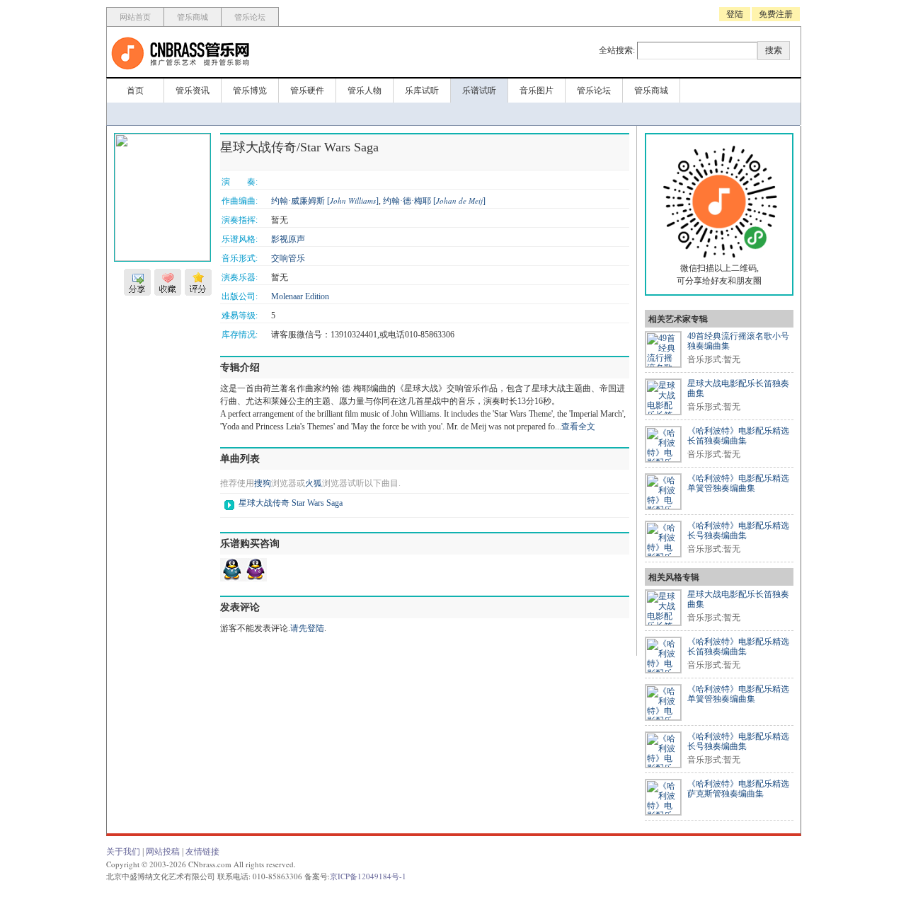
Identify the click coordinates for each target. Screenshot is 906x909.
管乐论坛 (249, 17)
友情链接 (202, 852)
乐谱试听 (479, 90)
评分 (198, 282)
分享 (137, 282)
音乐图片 (537, 90)
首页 (135, 90)
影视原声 (288, 239)
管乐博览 (250, 90)
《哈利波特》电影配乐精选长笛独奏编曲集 (738, 436)
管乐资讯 (193, 90)
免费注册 (776, 14)
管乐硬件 (307, 90)
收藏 (167, 282)
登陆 (734, 14)
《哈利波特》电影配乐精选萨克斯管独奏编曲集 (738, 789)
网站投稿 (163, 852)
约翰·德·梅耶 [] (434, 201)
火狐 (313, 483)
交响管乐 (288, 258)
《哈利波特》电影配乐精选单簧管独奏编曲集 (738, 483)
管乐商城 (192, 17)
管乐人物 (365, 90)
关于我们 (123, 852)
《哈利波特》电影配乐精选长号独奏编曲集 (738, 530)
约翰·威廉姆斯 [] (325, 201)
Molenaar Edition (300, 296)
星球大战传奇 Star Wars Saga (291, 503)
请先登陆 (307, 628)
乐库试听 (422, 90)
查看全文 (578, 427)
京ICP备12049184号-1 (368, 876)
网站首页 (135, 17)
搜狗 (262, 483)
